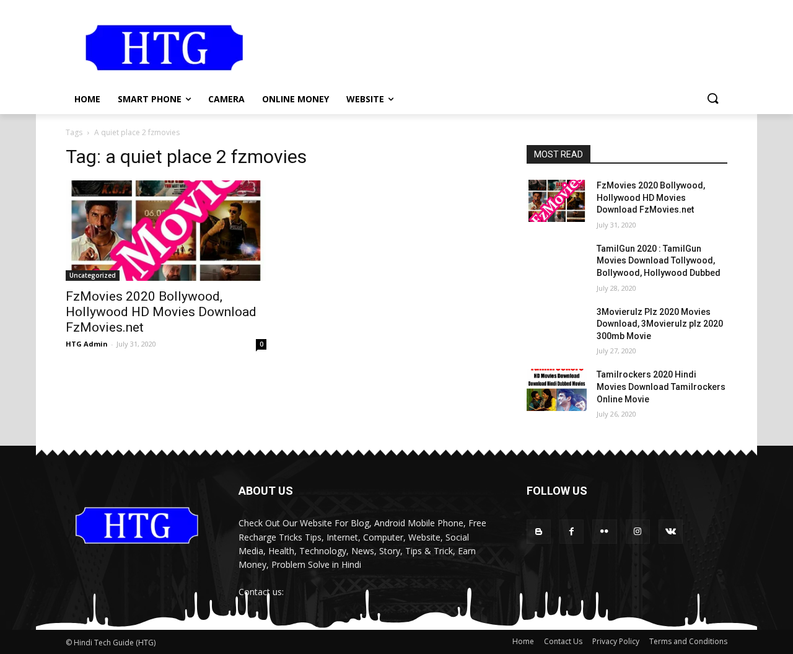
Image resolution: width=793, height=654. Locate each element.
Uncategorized (92, 275)
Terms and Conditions (688, 641)
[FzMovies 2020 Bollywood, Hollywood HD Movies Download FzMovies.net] (166, 230)
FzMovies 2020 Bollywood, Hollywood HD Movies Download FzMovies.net (161, 312)
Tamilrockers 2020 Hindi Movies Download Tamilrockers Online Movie (661, 386)
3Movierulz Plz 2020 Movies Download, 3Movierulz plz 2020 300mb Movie (660, 324)
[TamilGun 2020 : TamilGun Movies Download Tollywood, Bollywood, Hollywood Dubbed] (557, 264)
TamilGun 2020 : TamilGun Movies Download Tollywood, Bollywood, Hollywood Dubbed (659, 261)
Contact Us (563, 641)
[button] (712, 99)
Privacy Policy (615, 641)
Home (523, 641)
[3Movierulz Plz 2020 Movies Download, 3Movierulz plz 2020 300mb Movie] (557, 327)
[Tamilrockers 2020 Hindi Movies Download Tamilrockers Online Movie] (557, 390)
